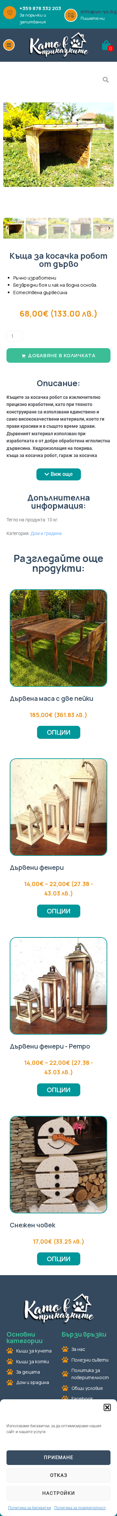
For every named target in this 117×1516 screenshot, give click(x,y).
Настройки (58, 1493)
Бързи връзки (84, 1334)
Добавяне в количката (62, 355)
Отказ (58, 1475)
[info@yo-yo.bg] (70, 15)
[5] (58, 145)
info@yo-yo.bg (99, 11)
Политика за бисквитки (29, 1508)
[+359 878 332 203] (9, 12)
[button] (107, 1407)
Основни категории (24, 1337)
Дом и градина (46, 533)
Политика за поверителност (80, 1508)
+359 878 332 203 (40, 8)
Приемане (58, 1457)
